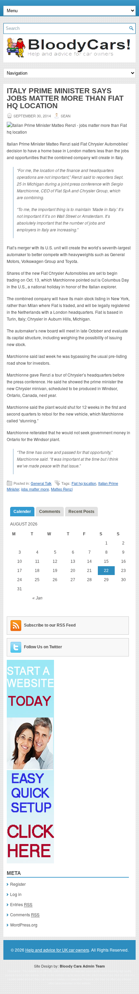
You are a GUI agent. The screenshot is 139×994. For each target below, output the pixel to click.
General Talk (41, 483)
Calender (22, 511)
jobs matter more (35, 489)
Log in (16, 894)
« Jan (37, 598)
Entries (21, 904)
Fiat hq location (84, 483)
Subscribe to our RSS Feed (50, 625)
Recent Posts (81, 511)
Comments (49, 511)
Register (18, 884)
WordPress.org (23, 925)
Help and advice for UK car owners (57, 950)
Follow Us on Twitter (43, 647)
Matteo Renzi (62, 489)
